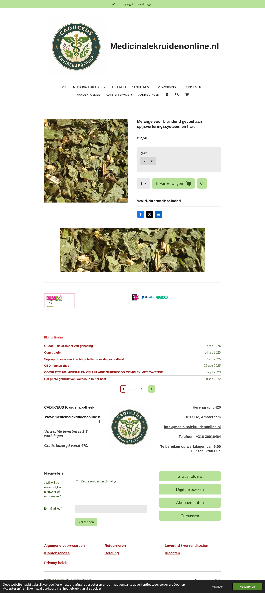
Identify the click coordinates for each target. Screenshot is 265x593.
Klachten (172, 553)
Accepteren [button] (247, 586)
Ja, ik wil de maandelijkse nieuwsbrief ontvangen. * (53, 489)
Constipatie (52, 352)
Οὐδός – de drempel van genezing (68, 346)
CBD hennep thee (56, 365)
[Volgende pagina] (151, 389)
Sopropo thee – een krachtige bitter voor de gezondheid (84, 359)
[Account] (167, 95)
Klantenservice (57, 553)
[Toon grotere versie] (129, 426)
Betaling (112, 553)
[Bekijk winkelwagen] (187, 95)
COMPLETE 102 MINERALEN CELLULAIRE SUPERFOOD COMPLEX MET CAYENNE (103, 372)
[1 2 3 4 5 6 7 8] (143, 183)
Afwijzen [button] (217, 586)
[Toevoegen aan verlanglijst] (202, 183)
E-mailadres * (53, 508)
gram (143, 153)
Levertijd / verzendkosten (186, 546)
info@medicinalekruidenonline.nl (192, 427)
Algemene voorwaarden (64, 546)
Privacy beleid (56, 563)
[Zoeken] (177, 94)
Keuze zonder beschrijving (98, 481)
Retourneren (115, 546)
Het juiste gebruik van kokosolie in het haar (75, 379)
